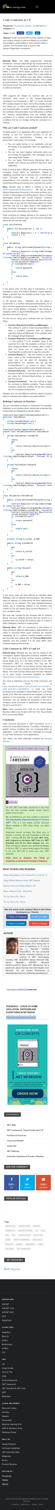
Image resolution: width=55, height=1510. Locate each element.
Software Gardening (11, 1448)
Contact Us (15, 1504)
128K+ (43, 1185)
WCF (13, 1235)
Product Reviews (9, 1464)
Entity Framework (21, 1240)
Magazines (6, 1456)
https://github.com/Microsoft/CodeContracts (21, 677)
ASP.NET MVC (10, 1226)
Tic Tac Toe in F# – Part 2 (14, 901)
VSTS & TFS (38, 1235)
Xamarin (5, 1416)
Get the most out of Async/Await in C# (20, 885)
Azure (7, 1240)
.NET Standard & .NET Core (13, 1388)
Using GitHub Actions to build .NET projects (22, 880)
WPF (7, 1235)
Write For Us (25, 1504)
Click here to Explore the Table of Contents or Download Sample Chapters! (27, 859)
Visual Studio (24, 1235)
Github (5, 1484)
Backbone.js (7, 1344)
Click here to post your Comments (21, 1017)
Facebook (6, 1476)
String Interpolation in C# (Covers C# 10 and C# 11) (25, 875)
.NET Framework (23, 1249)
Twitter (5, 1480)
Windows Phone (9, 1432)
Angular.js (37, 1240)
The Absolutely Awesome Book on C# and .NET (27, 821)
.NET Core (9, 1249)
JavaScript (30, 1244)
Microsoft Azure (9, 1408)
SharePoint (10, 1231)
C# (13, 28)
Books (4, 1460)
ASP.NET (36, 1226)
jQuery (19, 1244)
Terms (41, 1504)
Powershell (6, 1420)
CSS (3, 1352)
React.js (9, 1244)
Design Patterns (25, 1231)
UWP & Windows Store (12, 1428)
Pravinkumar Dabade (23, 25)
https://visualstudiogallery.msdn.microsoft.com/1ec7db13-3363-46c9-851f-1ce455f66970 (27, 687)
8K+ (27, 1185)
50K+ (11, 1185)
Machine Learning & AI (11, 1424)
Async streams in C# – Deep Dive (18, 891)
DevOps (5, 1412)
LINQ (43, 1231)
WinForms (6, 1396)
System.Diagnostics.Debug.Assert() (18, 189)
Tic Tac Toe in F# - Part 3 (14, 896)
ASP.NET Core (24, 1226)
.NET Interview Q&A (10, 1452)
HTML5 (40, 1244)
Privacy (34, 1504)
